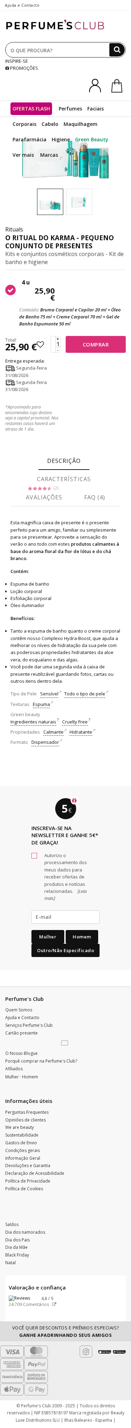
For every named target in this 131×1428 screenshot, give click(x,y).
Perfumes (70, 108)
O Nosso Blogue (21, 1053)
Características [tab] (64, 479)
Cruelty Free (75, 722)
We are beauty (19, 1127)
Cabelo (50, 124)
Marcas (49, 154)
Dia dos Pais (17, 1240)
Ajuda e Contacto (22, 5)
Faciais (95, 108)
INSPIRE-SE (16, 61)
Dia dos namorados (25, 1232)
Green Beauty (91, 139)
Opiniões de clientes (25, 1120)
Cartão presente (21, 1033)
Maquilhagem (80, 124)
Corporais (24, 124)
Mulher (47, 937)
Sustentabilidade (21, 1135)
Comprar (96, 344)
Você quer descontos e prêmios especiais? (65, 1331)
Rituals (14, 229)
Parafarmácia (29, 139)
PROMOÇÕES (23, 68)
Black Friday (17, 1255)
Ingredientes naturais (33, 722)
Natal (10, 1263)
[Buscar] (117, 49)
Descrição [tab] (64, 461)
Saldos (12, 1224)
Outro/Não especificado (65, 950)
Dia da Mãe (16, 1247)
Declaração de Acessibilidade (34, 1173)
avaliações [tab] (44, 497)
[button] (65, 1043)
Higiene (61, 139)
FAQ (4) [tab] (94, 497)
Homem (82, 937)
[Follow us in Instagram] (86, 1352)
